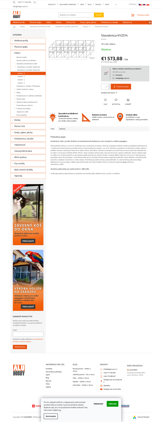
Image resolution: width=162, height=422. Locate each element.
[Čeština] (140, 4)
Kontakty (52, 4)
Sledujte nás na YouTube (112, 389)
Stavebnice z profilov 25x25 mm (28, 70)
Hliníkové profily (21, 40)
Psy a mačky (19, 163)
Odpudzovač (19, 144)
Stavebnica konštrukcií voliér (27, 64)
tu (60, 410)
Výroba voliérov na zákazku (26, 60)
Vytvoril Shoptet (143, 417)
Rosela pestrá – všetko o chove (82, 370)
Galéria (48, 387)
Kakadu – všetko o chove (82, 382)
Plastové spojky (21, 46)
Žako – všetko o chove (81, 378)
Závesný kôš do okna (23, 151)
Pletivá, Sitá (19, 126)
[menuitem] (18, 22)
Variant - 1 (21, 76)
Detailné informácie (108, 93)
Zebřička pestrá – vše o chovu (83, 375)
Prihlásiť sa (20, 347)
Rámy (19, 92)
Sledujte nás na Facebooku (112, 381)
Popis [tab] (53, 129)
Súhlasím (113, 403)
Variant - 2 (21, 80)
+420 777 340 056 (109, 373)
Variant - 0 (21, 73)
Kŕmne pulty (21, 99)
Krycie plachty (22, 115)
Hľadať (99, 15)
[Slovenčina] (144, 4)
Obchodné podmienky (67, 4)
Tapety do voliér (22, 112)
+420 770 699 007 (109, 376)
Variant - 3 (21, 83)
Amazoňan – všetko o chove (83, 385)
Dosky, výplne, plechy (23, 132)
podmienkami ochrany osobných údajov (28, 340)
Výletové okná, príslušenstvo (27, 102)
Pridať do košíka (123, 87)
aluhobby (106, 385)
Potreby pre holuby (23, 108)
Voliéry (17, 53)
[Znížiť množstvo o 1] (109, 88)
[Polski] (147, 4)
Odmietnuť (98, 403)
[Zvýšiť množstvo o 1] (109, 85)
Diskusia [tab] (62, 129)
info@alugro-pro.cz (123, 78)
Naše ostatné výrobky (23, 169)
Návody (98, 4)
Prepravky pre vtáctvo (25, 105)
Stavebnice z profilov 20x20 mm (28, 67)
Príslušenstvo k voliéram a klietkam (29, 96)
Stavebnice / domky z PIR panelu (28, 86)
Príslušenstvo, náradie (23, 138)
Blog (90, 4)
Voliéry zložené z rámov (25, 89)
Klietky (17, 120)
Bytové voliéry (22, 57)
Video (107, 4)
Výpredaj (18, 175)
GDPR (82, 4)
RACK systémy (20, 157)
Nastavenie (51, 416)
